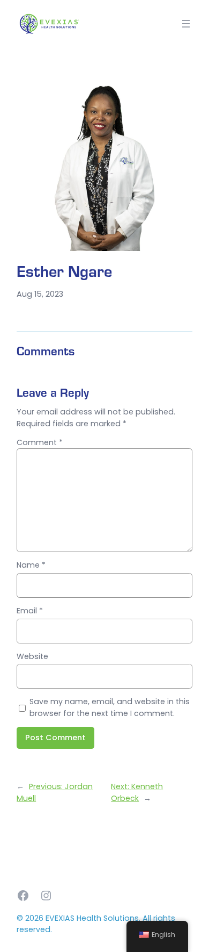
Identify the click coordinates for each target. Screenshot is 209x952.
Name (31, 565)
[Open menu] (186, 23)
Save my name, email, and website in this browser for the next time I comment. (109, 707)
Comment (40, 442)
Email (30, 610)
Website (32, 656)
